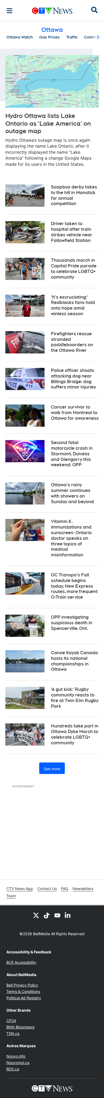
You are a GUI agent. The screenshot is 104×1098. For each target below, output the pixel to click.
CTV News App (19, 888)
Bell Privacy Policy (22, 985)
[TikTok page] (46, 915)
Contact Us (47, 888)
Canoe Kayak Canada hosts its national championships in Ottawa (74, 661)
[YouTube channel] (57, 915)
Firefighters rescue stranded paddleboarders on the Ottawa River (72, 342)
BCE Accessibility (21, 962)
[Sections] (9, 10)
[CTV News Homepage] (52, 10)
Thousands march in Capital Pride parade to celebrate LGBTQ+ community (74, 268)
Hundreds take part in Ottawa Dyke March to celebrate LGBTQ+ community (74, 734)
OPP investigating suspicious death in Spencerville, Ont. (71, 623)
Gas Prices (49, 37)
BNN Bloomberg (20, 1027)
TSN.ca (12, 1033)
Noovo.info (15, 1056)
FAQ (64, 888)
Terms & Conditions (23, 991)
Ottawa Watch (19, 37)
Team (11, 895)
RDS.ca (12, 1069)
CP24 (11, 1020)
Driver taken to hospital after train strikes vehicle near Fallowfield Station (71, 232)
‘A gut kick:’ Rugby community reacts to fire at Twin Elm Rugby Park (74, 697)
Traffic (72, 37)
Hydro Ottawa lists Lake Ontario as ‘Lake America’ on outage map (48, 123)
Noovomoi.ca (17, 1062)
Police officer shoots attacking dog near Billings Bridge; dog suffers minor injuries (73, 379)
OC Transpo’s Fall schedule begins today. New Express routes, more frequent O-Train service (74, 586)
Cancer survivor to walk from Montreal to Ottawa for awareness (75, 412)
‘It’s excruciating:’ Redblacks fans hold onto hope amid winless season (73, 305)
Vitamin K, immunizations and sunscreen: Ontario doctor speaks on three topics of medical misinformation (71, 538)
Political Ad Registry (23, 998)
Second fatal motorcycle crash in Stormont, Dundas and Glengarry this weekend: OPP (72, 453)
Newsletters (83, 888)
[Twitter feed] (36, 915)
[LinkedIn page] (68, 915)
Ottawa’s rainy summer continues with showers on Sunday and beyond (72, 493)
